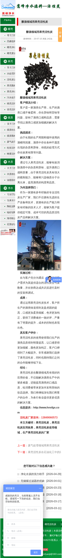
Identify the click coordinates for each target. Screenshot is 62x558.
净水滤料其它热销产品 (7, 195)
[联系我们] (7, 234)
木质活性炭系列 (7, 165)
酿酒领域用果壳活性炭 (33, 97)
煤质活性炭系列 (7, 121)
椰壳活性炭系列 (7, 32)
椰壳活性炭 (50, 524)
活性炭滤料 (13, 79)
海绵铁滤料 (13, 218)
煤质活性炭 (45, 530)
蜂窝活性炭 (13, 153)
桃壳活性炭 (13, 103)
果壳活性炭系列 (7, 64)
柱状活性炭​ (13, 147)
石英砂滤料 (13, 224)
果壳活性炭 (42, 422)
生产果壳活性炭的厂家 (36, 432)
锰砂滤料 (11, 212)
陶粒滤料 (11, 206)
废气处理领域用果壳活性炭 (44, 445)
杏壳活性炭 (13, 109)
